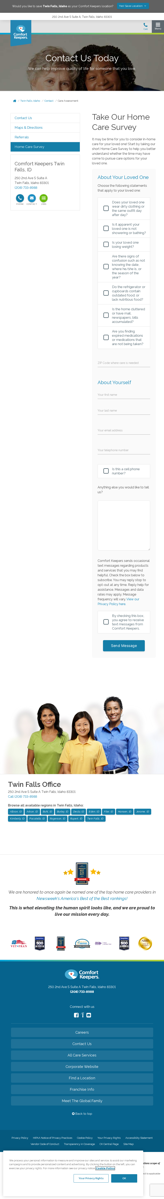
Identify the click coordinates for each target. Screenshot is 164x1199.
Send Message (124, 646)
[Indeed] (82, 1015)
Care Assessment (68, 100)
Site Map (128, 1144)
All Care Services (82, 1055)
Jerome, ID (142, 811)
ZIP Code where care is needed (118, 363)
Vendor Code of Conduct (45, 1144)
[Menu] (158, 27)
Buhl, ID (47, 811)
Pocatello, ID (37, 818)
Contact (48, 100)
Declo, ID (78, 811)
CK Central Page (109, 1144)
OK (124, 1178)
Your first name (107, 394)
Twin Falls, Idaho (30, 100)
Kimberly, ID (17, 818)
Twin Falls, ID (95, 818)
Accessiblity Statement (139, 1137)
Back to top (83, 1114)
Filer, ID (108, 811)
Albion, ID (16, 811)
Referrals (22, 137)
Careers (82, 1032)
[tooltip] (20, 198)
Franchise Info (82, 1089)
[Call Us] (145, 27)
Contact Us (23, 118)
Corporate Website (82, 1066)
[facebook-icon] (76, 1015)
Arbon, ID (32, 811)
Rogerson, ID (57, 818)
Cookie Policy (85, 1137)
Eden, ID (94, 811)
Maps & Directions (29, 128)
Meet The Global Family (82, 1101)
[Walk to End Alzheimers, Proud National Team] (103, 944)
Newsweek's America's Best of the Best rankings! (82, 898)
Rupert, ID (76, 818)
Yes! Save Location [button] (131, 5)
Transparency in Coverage (79, 1144)
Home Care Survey (29, 147)
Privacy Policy (20, 1137)
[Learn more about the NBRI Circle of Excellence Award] (145, 949)
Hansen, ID (124, 811)
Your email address (110, 430)
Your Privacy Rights (109, 1137)
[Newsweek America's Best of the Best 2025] (61, 949)
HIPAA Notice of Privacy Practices (52, 1137)
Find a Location (82, 1078)
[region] (73, 1173)
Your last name (107, 410)
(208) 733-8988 (26, 188)
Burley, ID (62, 811)
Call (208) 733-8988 (22, 796)
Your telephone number (113, 450)
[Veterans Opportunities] (18, 948)
